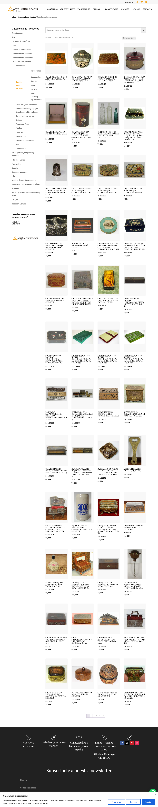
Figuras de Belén (22, 124)
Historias (136, 9)
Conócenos (52, 9)
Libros (14, 176)
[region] (79, 799)
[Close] (155, 794)
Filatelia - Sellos (18, 160)
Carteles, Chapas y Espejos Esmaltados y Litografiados (27, 110)
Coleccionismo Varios (25, 116)
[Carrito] (141, 2)
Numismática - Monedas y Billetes (26, 184)
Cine (14, 45)
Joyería (15, 168)
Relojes (15, 200)
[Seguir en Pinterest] (132, 743)
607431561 (16, 221)
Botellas (34, 81)
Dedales (19, 120)
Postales (15, 188)
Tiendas (96, 9)
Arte (13, 37)
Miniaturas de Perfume (25, 140)
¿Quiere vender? (67, 9)
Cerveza (34, 89)
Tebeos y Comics (19, 204)
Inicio (14, 17)
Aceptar (148, 802)
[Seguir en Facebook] (122, 743)
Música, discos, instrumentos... (25, 180)
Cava (33, 85)
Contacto (147, 9)
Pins (17, 144)
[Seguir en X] (127, 743)
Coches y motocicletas (21, 49)
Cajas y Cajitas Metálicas (26, 105)
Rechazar (133, 802)
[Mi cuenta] (137, 2)
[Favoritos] (146, 2)
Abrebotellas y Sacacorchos (36, 74)
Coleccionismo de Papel (22, 53)
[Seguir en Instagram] (137, 743)
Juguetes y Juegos (20, 172)
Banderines (20, 65)
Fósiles (19, 128)
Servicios (125, 9)
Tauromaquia (21, 149)
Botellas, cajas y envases (19, 85)
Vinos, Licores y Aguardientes (36, 96)
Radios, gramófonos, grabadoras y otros (26, 194)
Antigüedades (17, 33)
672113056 (16, 223)
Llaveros (19, 132)
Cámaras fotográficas (21, 41)
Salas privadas (111, 9)
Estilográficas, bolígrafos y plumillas (23, 154)
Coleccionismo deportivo (22, 58)
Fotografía (16, 164)
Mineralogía (21, 136)
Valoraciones (84, 9)
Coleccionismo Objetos (27, 17)
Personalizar (116, 802)
